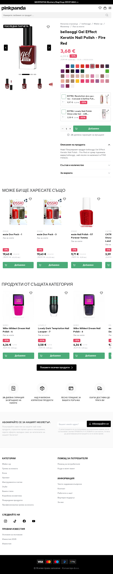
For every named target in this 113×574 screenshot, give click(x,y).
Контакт (61, 489)
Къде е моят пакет (66, 469)
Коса (4, 473)
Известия (6, 544)
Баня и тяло (8, 491)
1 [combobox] (62, 102)
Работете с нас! (65, 493)
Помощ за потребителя (69, 464)
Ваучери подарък (66, 498)
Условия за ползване (12, 535)
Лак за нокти (78, 27)
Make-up (98, 24)
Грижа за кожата (10, 469)
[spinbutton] (66, 129)
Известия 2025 (9, 539)
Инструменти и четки (12, 482)
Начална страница (70, 24)
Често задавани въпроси (70, 484)
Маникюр (64, 27)
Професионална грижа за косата (18, 505)
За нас (61, 502)
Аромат (6, 478)
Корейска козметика (12, 496)
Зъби (4, 487)
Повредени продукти (12, 500)
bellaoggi (86, 24)
